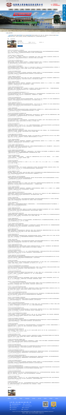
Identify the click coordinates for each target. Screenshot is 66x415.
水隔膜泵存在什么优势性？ (16, 171)
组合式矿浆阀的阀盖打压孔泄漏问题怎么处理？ (19, 113)
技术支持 (33, 9)
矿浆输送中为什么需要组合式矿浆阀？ (18, 55)
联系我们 (49, 9)
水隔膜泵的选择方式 (15, 202)
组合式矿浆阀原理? (15, 260)
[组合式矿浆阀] (11, 44)
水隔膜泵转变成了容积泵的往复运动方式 (18, 192)
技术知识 (9, 50)
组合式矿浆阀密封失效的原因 (16, 71)
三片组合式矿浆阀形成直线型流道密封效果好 (19, 281)
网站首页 (11, 9)
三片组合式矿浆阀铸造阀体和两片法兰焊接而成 (19, 313)
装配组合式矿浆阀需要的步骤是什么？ (18, 60)
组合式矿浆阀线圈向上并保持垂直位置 (18, 318)
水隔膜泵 (34, 411)
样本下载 (39, 398)
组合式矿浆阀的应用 (15, 160)
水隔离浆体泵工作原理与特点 (16, 76)
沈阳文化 (55, 9)
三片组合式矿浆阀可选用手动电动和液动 (18, 302)
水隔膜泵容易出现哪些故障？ (16, 181)
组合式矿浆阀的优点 (15, 381)
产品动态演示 (27, 9)
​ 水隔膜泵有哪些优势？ (15, 218)
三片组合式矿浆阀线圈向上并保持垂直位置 (18, 297)
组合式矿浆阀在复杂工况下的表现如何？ (18, 50)
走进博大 (16, 9)
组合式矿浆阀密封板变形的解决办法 (17, 365)
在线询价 (20, 46)
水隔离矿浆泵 (38, 411)
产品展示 (22, 9)
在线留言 (44, 9)
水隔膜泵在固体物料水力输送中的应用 (18, 129)
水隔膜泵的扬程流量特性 (15, 139)
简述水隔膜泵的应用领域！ (16, 155)
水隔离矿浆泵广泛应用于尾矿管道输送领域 (18, 255)
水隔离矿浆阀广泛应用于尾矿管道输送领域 (18, 176)
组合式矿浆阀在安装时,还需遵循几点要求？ (18, 339)
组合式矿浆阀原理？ (15, 276)
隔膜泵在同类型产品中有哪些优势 (17, 134)
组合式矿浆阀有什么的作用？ (16, 334)
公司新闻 (9, 76)
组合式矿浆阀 (21, 42)
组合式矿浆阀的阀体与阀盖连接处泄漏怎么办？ (19, 355)
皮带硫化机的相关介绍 (15, 234)
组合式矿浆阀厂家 (22, 43)
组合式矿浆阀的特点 (15, 323)
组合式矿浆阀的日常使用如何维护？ (17, 118)
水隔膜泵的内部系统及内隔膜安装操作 (18, 223)
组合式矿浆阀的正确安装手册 (16, 344)
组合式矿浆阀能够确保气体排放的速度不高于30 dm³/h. (20, 92)
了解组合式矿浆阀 (14, 239)
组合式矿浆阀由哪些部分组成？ (17, 97)
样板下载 (38, 9)
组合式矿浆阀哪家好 (28, 43)
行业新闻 (9, 55)
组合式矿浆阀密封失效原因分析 (17, 360)
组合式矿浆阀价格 (33, 43)
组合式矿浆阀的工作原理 (15, 376)
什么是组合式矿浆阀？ (15, 197)
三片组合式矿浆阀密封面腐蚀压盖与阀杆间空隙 (19, 292)
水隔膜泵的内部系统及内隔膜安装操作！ (18, 150)
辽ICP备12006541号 (50, 411)
